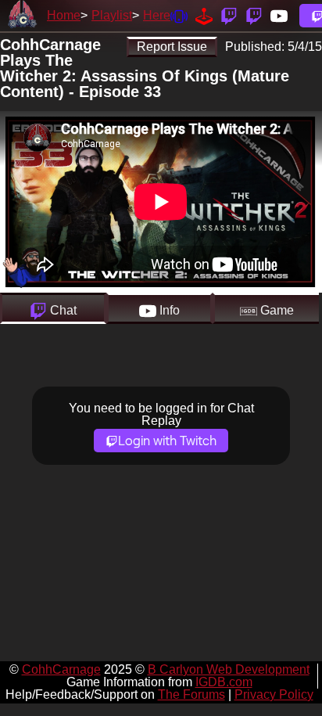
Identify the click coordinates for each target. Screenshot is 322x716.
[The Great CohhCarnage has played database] (204, 15)
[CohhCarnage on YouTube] (279, 15)
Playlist (111, 15)
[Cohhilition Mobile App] (179, 15)
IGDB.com (223, 682)
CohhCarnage (61, 669)
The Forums (191, 694)
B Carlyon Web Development (228, 669)
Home (63, 15)
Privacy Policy (273, 694)
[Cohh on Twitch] (254, 15)
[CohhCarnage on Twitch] (229, 15)
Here (156, 15)
